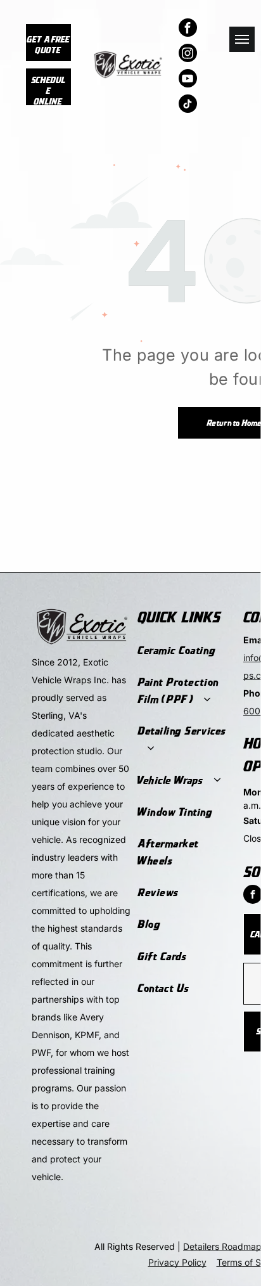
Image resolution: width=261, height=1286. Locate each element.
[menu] (242, 39)
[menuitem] (184, 650)
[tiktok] (188, 105)
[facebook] (188, 29)
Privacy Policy (177, 1262)
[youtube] (188, 80)
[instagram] (188, 54)
